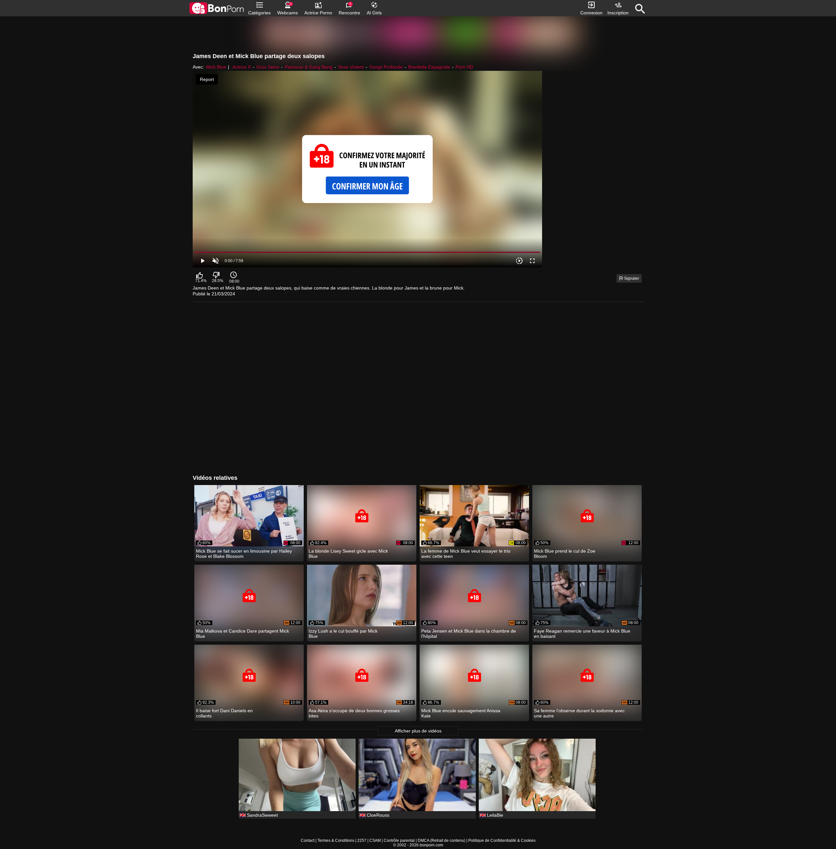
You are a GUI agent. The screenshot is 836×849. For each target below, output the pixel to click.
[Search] (640, 9)
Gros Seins (267, 67)
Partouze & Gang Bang (308, 67)
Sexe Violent (351, 67)
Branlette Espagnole (429, 67)
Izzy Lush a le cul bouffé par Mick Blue (343, 633)
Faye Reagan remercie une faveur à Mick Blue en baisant (582, 633)
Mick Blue (216, 67)
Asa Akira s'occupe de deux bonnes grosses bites (354, 713)
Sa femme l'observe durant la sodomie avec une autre (579, 713)
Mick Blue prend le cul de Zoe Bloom (564, 553)
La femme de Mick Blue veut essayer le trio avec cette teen (465, 553)
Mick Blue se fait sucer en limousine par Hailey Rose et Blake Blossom (244, 553)
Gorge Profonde (386, 67)
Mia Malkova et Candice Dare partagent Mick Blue (242, 633)
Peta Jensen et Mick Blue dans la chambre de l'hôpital (468, 633)
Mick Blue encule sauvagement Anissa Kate (460, 713)
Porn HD (464, 67)
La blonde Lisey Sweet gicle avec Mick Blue (348, 553)
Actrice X (242, 67)
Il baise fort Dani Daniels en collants (224, 713)
